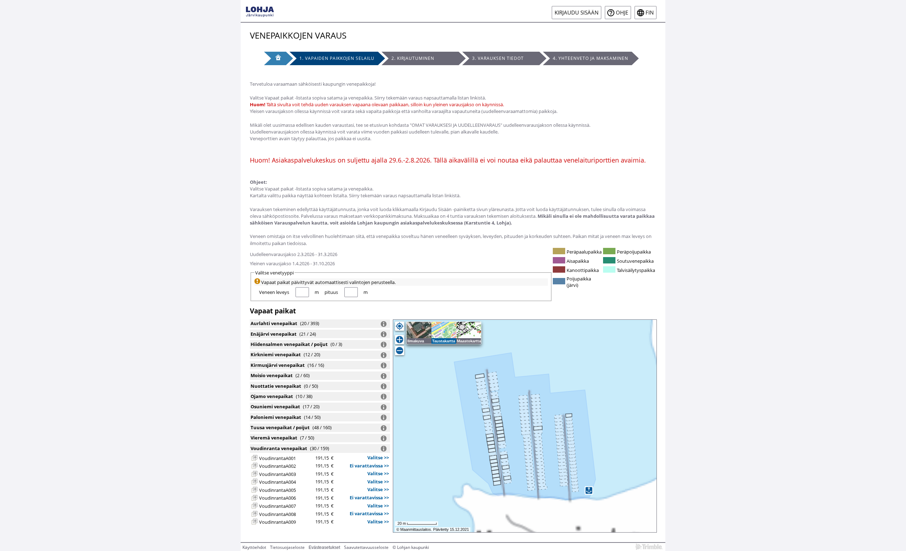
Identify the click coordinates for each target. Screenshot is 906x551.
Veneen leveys (274, 292)
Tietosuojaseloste (287, 547)
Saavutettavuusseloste (366, 547)
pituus (331, 292)
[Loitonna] (399, 350)
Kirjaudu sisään (576, 12)
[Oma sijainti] (399, 326)
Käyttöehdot (254, 547)
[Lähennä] (399, 339)
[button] (254, 458)
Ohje (622, 12)
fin (650, 12)
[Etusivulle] (260, 11)
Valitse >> (378, 457)
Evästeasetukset (324, 547)
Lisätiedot (383, 324)
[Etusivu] (275, 58)
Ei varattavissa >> (369, 465)
